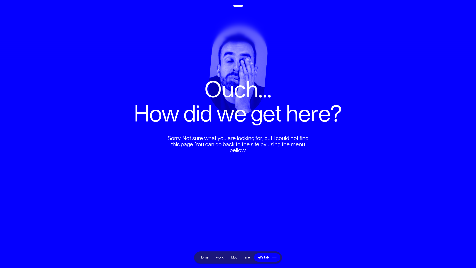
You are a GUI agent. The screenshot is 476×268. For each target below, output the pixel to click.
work (219, 257)
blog (234, 257)
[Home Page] (238, 7)
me (247, 257)
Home (204, 257)
